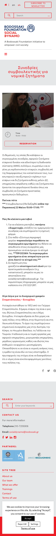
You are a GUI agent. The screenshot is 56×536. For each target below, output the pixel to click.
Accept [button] (28, 518)
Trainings (7, 489)
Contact (6, 493)
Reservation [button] (28, 143)
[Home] (5, 4)
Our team (7, 480)
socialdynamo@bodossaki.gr (24, 432)
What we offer (10, 484)
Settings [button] (34, 524)
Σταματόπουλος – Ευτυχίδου (18, 299)
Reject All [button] (22, 524)
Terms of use (9, 497)
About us (7, 476)
